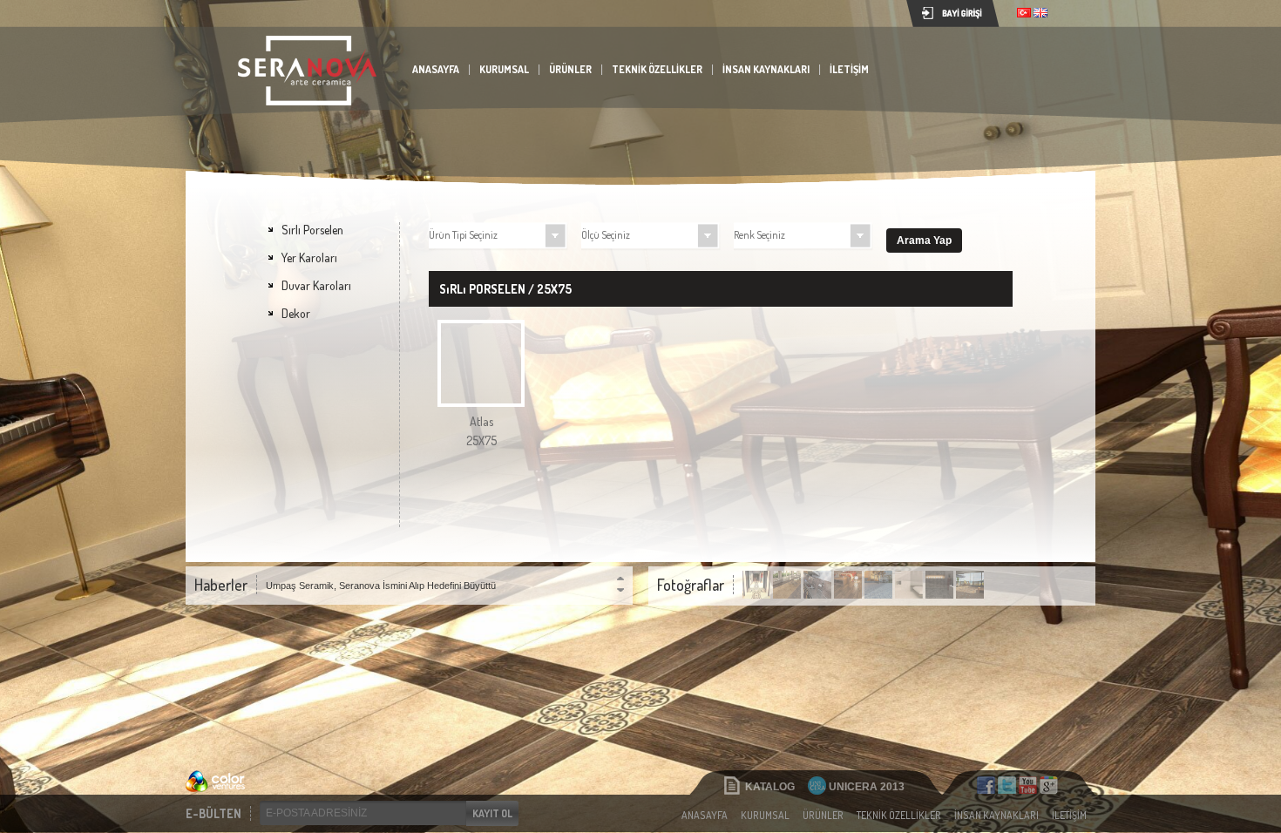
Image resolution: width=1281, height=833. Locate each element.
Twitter (1007, 785)
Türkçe (1024, 12)
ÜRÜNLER (570, 69)
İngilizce (1040, 12)
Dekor (295, 313)
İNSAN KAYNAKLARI (766, 69)
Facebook (986, 785)
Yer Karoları (309, 257)
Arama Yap (924, 240)
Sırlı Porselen (312, 229)
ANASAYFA (435, 69)
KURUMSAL (504, 69)
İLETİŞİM (849, 69)
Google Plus (1049, 785)
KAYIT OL (492, 813)
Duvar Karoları (316, 285)
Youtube (1028, 785)
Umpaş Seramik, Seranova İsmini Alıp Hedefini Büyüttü (381, 585)
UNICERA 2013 (867, 787)
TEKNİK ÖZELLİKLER (657, 69)
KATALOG (770, 787)
